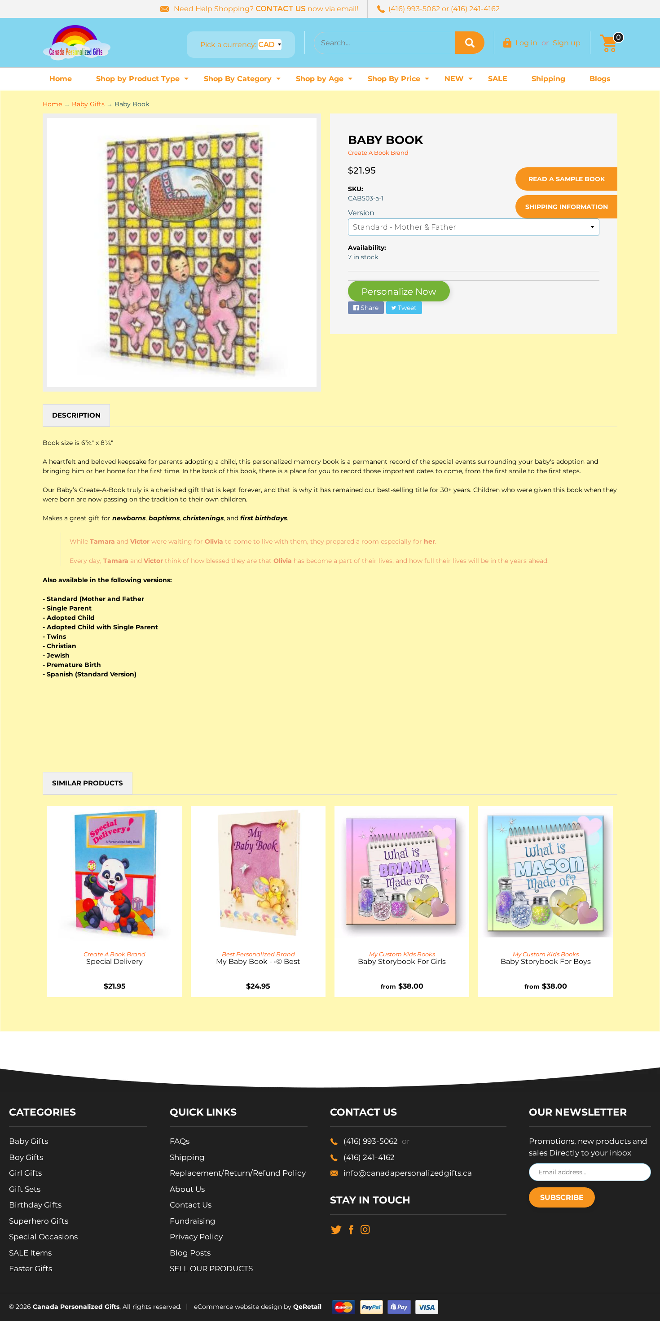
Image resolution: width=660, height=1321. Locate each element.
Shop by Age (325, 81)
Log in (526, 43)
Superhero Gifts (38, 1220)
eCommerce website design (238, 1306)
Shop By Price (399, 81)
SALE (497, 78)
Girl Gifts (25, 1172)
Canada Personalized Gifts (76, 1306)
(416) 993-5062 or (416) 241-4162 (444, 8)
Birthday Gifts (35, 1204)
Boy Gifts (26, 1157)
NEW (459, 81)
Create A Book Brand (378, 152)
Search (469, 42)
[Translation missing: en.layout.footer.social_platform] (336, 1229)
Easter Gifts (30, 1268)
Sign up (567, 43)
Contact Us (190, 1204)
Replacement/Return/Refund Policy (238, 1172)
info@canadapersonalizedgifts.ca (407, 1172)
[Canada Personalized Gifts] (76, 43)
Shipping (548, 78)
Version (361, 213)
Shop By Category (243, 81)
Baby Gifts (88, 104)
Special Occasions (43, 1236)
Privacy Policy (196, 1236)
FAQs (179, 1141)
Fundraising (193, 1220)
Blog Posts (190, 1252)
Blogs (600, 78)
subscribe (562, 1197)
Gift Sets (24, 1189)
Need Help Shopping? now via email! (266, 8)
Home (60, 78)
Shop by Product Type (143, 81)
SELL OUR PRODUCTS (211, 1268)
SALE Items (30, 1252)
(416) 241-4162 (369, 1157)
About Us (187, 1189)
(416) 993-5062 (376, 1141)
